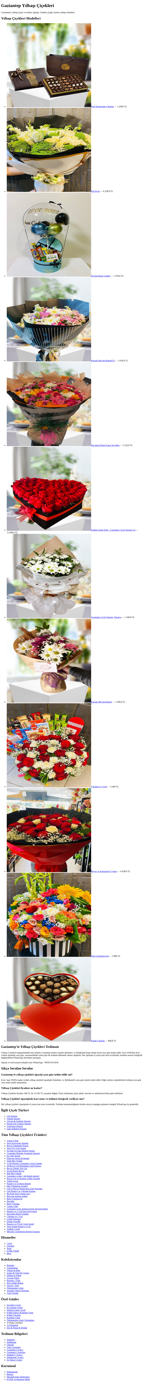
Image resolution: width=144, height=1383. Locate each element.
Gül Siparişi (12, 1116)
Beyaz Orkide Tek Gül (17, 1168)
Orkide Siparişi (13, 1119)
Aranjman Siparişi (15, 1126)
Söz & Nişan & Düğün (17, 1328)
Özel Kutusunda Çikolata (102, 106)
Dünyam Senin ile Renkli (18, 1158)
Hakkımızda (12, 1372)
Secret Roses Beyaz (15, 1171)
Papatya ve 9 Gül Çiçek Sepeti (20, 1224)
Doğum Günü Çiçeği (16, 1310)
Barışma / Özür (13, 1280)
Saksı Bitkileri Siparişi (16, 1129)
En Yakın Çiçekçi (14, 1360)
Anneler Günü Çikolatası (18, 1290)
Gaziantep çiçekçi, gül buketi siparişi (23, 1176)
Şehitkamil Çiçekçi (15, 1357)
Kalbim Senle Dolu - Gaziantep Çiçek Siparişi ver (113, 530)
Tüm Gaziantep (14, 1347)
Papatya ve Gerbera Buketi (19, 1183)
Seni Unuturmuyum (100, 956)
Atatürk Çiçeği (13, 1229)
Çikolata (10, 1246)
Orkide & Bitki (13, 1270)
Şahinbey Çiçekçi (14, 1355)
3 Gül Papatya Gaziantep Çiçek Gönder (24, 1163)
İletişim (10, 1374)
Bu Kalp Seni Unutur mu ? (19, 1194)
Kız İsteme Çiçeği (15, 1307)
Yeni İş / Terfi (13, 1285)
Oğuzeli (10, 1345)
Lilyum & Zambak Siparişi (19, 1121)
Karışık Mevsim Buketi (101, 702)
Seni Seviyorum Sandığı (17, 1143)
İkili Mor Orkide (14, 1173)
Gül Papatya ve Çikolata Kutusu (21, 1191)
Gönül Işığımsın (14, 1219)
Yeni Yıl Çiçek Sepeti (16, 1148)
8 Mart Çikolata (14, 1315)
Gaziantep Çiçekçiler (16, 1352)
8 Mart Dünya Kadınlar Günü (20, 1312)
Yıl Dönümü (12, 1325)
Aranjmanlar (12, 1268)
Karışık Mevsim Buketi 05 (103, 360)
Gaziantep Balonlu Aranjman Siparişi (23, 1153)
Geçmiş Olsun (13, 1278)
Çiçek (9, 1243)
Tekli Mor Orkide (14, 1161)
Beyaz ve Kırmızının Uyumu (104, 871)
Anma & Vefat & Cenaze (18, 1273)
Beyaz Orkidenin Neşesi (17, 1146)
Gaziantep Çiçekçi (15, 1350)
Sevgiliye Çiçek (14, 1305)
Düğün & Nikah (14, 1275)
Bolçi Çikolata (13, 1204)
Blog (9, 1253)
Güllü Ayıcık (12, 1181)
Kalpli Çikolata (98, 1041)
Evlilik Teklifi (13, 1251)
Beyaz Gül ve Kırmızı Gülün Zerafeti (23, 1178)
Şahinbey (11, 1340)
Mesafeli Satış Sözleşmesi (18, 1377)
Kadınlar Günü (13, 1318)
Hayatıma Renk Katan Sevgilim (105, 445)
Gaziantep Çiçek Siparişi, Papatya (106, 617)
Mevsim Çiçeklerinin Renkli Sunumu (23, 1231)
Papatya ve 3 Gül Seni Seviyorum (22, 1211)
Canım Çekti (12, 1206)
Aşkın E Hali (12, 1141)
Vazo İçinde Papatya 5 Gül (19, 1226)
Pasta (9, 1248)
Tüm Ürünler (12, 1293)
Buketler (10, 1265)
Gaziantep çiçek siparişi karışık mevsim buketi (27, 1209)
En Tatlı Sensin (13, 1156)
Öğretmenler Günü (15, 1288)
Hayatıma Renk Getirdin (18, 1214)
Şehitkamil (11, 1342)
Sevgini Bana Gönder (100, 276)
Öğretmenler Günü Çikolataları (20, 1320)
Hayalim (10, 1201)
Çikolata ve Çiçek (99, 786)
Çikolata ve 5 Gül (14, 1216)
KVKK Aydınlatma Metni (18, 1379)
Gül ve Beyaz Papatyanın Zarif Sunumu (24, 1189)
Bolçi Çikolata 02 (14, 1199)
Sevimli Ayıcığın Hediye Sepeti (21, 1151)
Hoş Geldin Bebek (15, 1283)
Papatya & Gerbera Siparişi (19, 1124)
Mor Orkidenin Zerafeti (17, 1186)
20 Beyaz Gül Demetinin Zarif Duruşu (24, 1166)
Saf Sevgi (95, 191)
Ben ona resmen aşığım (17, 1196)
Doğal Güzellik (13, 1221)
